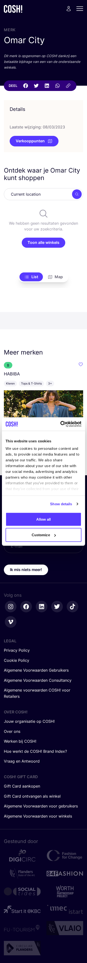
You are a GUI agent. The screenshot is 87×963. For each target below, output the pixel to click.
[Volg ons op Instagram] (10, 606)
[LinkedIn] (47, 85)
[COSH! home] (13, 9)
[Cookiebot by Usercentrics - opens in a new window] (61, 424)
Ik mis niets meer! (26, 569)
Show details (61, 504)
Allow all (43, 519)
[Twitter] (36, 85)
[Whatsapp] (57, 85)
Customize (41, 535)
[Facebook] (25, 85)
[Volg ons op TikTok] (72, 606)
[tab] (31, 277)
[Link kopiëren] (68, 85)
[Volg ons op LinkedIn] (41, 606)
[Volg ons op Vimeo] (10, 622)
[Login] (68, 8)
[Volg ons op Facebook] (26, 606)
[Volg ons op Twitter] (57, 606)
